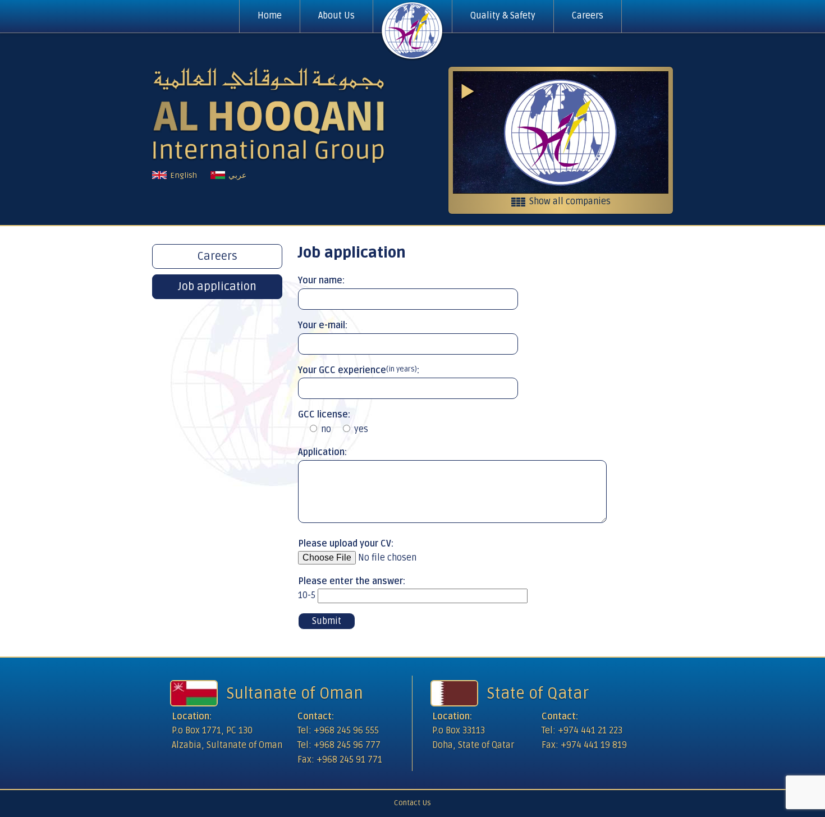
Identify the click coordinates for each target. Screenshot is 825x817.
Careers (587, 15)
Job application (217, 286)
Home (270, 15)
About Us (336, 15)
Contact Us (412, 802)
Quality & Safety (502, 15)
